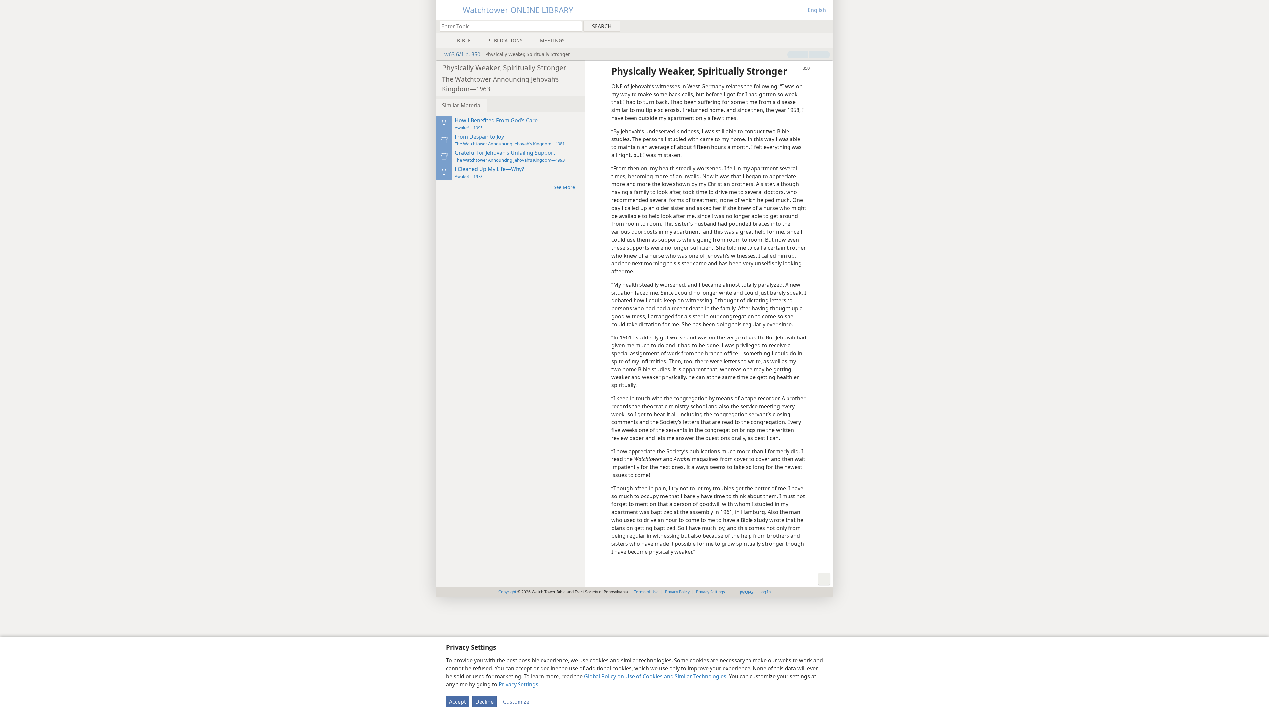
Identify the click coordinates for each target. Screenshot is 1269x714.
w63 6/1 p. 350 (462, 54)
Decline (484, 701)
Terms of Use (646, 591)
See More (564, 187)
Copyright (507, 592)
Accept (457, 701)
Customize (516, 701)
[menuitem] (825, 26)
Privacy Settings (518, 684)
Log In (765, 591)
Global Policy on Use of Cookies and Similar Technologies (655, 676)
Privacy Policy (677, 591)
